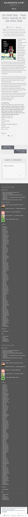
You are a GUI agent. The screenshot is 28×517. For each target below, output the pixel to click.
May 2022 (5, 246)
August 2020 (5, 258)
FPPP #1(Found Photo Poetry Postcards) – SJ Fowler (12, 199)
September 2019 (6, 269)
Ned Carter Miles (18, 34)
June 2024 (4, 234)
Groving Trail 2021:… (9, 215)
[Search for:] (6, 187)
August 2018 (5, 280)
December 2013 (6, 326)
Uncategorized (5, 331)
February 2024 (5, 235)
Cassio (6, 219)
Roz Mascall (17, 35)
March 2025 (5, 230)
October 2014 (5, 321)
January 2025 (5, 231)
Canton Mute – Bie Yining (7, 193)
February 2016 (5, 310)
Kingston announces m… (10, 208)
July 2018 (4, 282)
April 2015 (5, 316)
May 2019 (5, 273)
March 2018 (5, 285)
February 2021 (5, 256)
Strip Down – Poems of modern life (21, 151)
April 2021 (5, 413)
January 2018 (5, 288)
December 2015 (6, 312)
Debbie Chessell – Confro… (14, 219)
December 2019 (6, 266)
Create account (5, 336)
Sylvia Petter (22, 35)
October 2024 (5, 232)
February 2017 (5, 301)
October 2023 (5, 237)
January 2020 (5, 264)
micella (6, 204)
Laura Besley (21, 32)
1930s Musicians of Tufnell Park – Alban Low (7, 147)
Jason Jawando (11, 32)
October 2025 (5, 227)
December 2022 (6, 240)
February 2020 (5, 263)
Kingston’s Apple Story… (21, 208)
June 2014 (4, 323)
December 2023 (6, 236)
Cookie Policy (4, 511)
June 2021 (4, 253)
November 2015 (6, 314)
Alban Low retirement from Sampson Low (11, 192)
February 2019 (5, 275)
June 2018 (4, 283)
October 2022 (5, 242)
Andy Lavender (18, 29)
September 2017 (6, 293)
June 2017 (4, 296)
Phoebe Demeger (11, 35)
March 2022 (5, 247)
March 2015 (5, 317)
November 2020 (6, 257)
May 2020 (5, 261)
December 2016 (6, 304)
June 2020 (4, 259)
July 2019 (4, 272)
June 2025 (4, 229)
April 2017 (5, 299)
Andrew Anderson (11, 29)
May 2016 (5, 307)
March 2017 (5, 300)
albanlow (20, 27)
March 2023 (5, 397)
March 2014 (5, 325)
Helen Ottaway (5, 32)
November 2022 (6, 241)
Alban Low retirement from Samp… (17, 204)
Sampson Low (14, 3)
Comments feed (6, 498)
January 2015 (5, 318)
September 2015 (6, 315)
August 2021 (5, 252)
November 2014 (6, 320)
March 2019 (5, 274)
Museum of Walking (11, 34)
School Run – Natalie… (19, 215)
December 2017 (6, 289)
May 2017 (5, 298)
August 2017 (5, 294)
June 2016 (4, 306)
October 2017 (5, 291)
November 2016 (6, 305)
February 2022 (5, 248)
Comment (20, 175)
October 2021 (5, 251)
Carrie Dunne (9, 30)
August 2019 (5, 270)
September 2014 (6, 322)
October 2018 (5, 279)
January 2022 (5, 250)
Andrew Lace (7, 211)
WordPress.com (6, 341)
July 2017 (4, 295)
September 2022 (6, 243)
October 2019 (5, 268)
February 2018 (5, 286)
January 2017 (5, 302)
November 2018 (6, 278)
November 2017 (6, 290)
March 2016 (5, 309)
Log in (4, 337)
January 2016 (5, 311)
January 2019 (5, 277)
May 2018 (5, 284)
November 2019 (6, 267)
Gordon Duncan (22, 30)
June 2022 (4, 245)
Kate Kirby (16, 32)
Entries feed (5, 338)
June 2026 (4, 226)
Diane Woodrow (15, 30)
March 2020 (5, 262)
